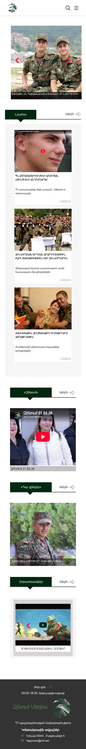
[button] (68, 60)
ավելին (70, 114)
